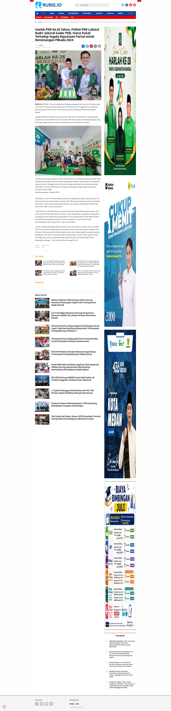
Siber (77, 704)
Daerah (61, 13)
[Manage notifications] (4, 706)
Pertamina (64, 17)
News (43, 13)
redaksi (40, 45)
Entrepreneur (73, 13)
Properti (99, 13)
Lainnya (131, 13)
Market (120, 13)
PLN (72, 17)
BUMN (52, 13)
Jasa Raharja (48, 17)
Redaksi (72, 704)
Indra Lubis (45, 245)
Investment (87, 13)
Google (38, 17)
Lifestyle (110, 13)
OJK (57, 17)
